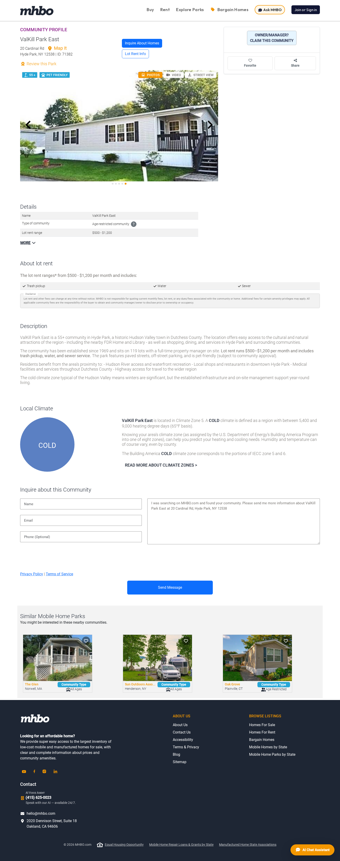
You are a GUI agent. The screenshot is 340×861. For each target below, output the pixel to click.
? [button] (134, 224)
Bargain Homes (261, 739)
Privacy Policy (31, 574)
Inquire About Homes (142, 43)
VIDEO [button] (176, 75)
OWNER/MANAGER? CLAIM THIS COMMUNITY (272, 38)
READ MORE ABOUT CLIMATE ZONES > (161, 465)
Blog (176, 754)
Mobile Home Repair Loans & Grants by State (181, 844)
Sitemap (179, 762)
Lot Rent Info (135, 54)
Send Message (170, 587)
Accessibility (183, 739)
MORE (25, 243)
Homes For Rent (262, 732)
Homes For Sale (262, 725)
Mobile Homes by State (268, 747)
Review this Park (41, 63)
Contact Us (182, 732)
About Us (180, 725)
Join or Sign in (305, 9)
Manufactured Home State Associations (247, 844)
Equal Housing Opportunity (124, 844)
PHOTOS (153, 75)
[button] (28, 125)
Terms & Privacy (186, 747)
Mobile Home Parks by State (272, 754)
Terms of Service (59, 574)
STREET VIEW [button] (203, 75)
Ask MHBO (272, 9)
